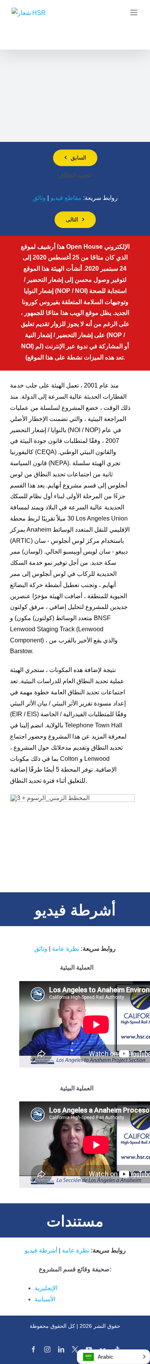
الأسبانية (45, 1299)
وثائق (39, 198)
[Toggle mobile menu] (134, 12)
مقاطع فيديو (66, 198)
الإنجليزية (46, 1288)
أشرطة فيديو (41, 1250)
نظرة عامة (65, 948)
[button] (113, 1357)
